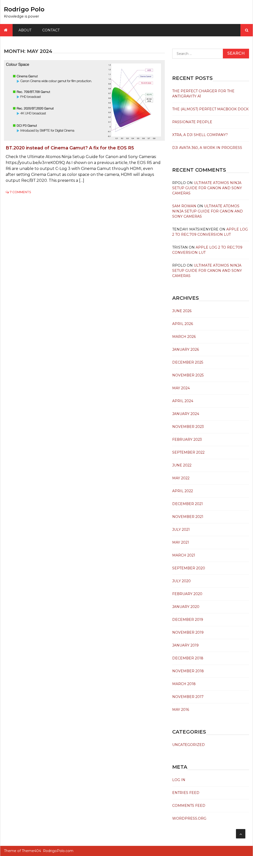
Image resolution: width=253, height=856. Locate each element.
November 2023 (188, 426)
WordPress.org (189, 818)
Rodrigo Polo (24, 9)
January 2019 (185, 645)
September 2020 (188, 568)
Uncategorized (188, 744)
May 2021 (180, 542)
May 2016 (180, 709)
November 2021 (187, 516)
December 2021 (187, 504)
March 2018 (184, 684)
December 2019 (187, 619)
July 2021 (181, 529)
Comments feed (188, 805)
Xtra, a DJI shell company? (200, 135)
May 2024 (181, 388)
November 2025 (188, 375)
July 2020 (181, 581)
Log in (178, 780)
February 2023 (187, 439)
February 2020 (187, 594)
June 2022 (181, 465)
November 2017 (188, 696)
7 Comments (20, 192)
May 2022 (181, 478)
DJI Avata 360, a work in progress (207, 147)
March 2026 (184, 336)
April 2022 (182, 491)
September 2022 (188, 452)
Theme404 (31, 851)
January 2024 (185, 414)
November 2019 (188, 632)
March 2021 (183, 555)
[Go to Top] (241, 834)
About (25, 30)
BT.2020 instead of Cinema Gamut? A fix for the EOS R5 (70, 148)
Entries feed (185, 792)
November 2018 (188, 671)
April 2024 (182, 401)
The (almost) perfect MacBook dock (210, 109)
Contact (51, 30)
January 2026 (185, 349)
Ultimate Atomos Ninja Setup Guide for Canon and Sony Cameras (207, 188)
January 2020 (185, 606)
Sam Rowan (184, 206)
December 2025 (187, 362)
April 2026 (182, 324)
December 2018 (187, 658)
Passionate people (192, 122)
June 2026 (181, 311)
